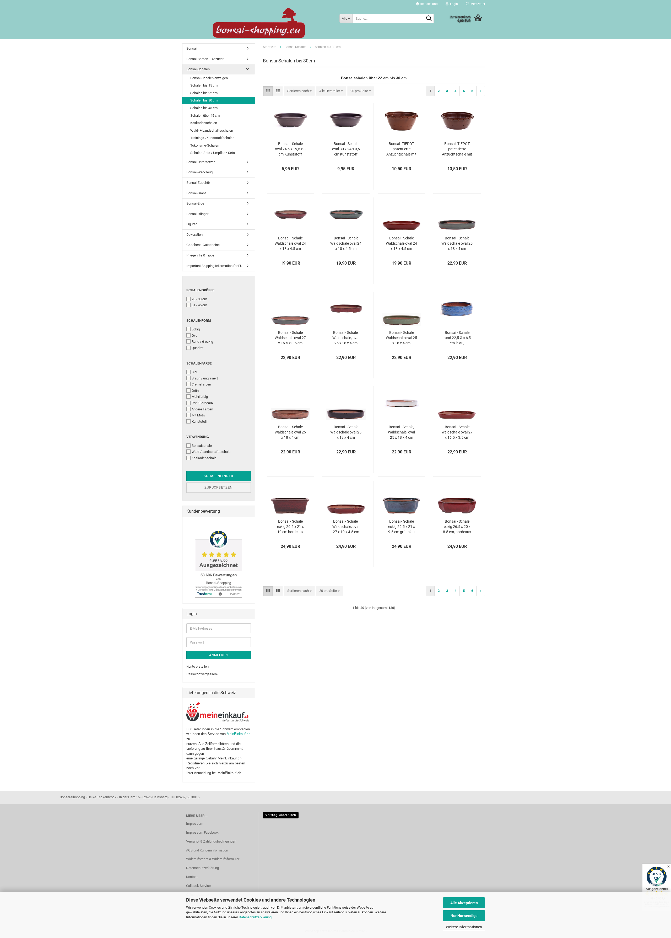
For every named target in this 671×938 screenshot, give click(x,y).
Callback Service (198, 886)
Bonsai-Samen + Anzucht (205, 59)
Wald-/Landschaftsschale (211, 452)
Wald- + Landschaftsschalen (211, 130)
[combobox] (299, 91)
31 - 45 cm (199, 305)
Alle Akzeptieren (464, 903)
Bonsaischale (202, 446)
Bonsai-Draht (196, 193)
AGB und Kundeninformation (207, 850)
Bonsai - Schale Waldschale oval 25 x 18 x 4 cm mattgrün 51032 (401, 338)
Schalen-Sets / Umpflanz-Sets (212, 153)
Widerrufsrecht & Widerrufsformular (212, 859)
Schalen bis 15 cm (204, 85)
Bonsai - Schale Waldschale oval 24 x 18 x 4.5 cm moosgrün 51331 (345, 243)
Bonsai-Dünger (197, 214)
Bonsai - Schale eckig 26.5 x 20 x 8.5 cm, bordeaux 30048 (457, 526)
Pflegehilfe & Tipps (200, 255)
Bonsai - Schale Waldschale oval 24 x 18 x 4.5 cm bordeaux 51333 (290, 243)
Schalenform (198, 321)
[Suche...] (429, 18)
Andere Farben (202, 409)
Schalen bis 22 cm (204, 93)
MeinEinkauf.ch (238, 734)
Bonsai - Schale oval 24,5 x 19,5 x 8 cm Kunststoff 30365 (290, 149)
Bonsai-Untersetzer (200, 162)
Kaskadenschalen (203, 123)
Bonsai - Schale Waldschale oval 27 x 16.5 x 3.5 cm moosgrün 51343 (290, 338)
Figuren (191, 224)
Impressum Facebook (202, 832)
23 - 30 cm (199, 299)
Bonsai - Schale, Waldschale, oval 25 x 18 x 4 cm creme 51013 (401, 432)
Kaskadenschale (204, 458)
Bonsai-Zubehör (198, 183)
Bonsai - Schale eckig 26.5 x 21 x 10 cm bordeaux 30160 (290, 526)
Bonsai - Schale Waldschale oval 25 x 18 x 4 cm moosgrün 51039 (457, 243)
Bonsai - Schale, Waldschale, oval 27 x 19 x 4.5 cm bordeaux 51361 (345, 526)
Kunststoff (200, 422)
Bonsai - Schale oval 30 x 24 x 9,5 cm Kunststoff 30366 (346, 149)
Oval (195, 335)
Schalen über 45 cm (205, 115)
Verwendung (197, 437)
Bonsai (191, 48)
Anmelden (218, 655)
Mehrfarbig (200, 397)
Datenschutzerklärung (255, 917)
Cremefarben (201, 384)
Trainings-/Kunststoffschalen (212, 138)
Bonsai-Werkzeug (199, 172)
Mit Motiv (198, 415)
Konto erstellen (197, 666)
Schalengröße (200, 290)
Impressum (194, 824)
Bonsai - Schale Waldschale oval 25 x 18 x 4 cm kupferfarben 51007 (290, 432)
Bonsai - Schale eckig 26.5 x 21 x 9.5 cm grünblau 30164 (401, 526)
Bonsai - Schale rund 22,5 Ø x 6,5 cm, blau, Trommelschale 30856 (457, 338)
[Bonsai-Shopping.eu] (259, 23)
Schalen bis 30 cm (204, 100)
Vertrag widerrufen (280, 815)
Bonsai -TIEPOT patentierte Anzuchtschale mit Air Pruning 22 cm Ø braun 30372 (401, 149)
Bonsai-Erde (195, 203)
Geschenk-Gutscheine (203, 245)
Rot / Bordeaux (202, 403)
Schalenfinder (218, 476)
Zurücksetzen (218, 487)
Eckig (196, 329)
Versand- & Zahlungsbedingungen (211, 841)
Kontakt (192, 877)
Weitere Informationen (464, 927)
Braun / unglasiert (205, 378)
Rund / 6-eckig (202, 342)
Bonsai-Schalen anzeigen (209, 78)
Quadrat (197, 348)
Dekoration (194, 235)
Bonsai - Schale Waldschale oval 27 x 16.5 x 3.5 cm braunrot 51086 (457, 432)
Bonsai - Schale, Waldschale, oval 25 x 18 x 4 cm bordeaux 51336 (345, 338)
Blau (195, 372)
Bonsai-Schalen (198, 69)
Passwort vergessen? (202, 674)
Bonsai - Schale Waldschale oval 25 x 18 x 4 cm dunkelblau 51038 (345, 432)
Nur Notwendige (464, 916)
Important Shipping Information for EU (214, 266)
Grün (195, 391)
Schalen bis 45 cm (204, 108)
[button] (427, 4)
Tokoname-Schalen (204, 145)
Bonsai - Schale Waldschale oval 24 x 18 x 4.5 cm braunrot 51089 (401, 243)
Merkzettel (477, 4)
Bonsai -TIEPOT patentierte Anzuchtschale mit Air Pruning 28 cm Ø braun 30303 (457, 149)
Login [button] (453, 4)
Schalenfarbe (199, 363)
